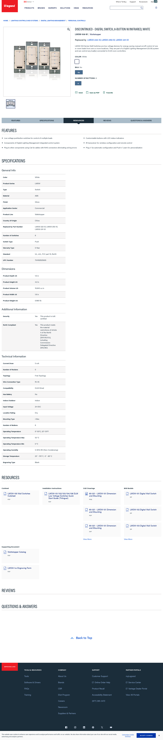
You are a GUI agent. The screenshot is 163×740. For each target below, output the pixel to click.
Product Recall (98, 688)
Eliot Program (64, 694)
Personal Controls (76, 20)
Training (27, 694)
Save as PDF (94, 92)
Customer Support (100, 676)
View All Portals (132, 694)
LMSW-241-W (122, 39)
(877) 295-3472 (98, 700)
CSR (60, 688)
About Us (62, 676)
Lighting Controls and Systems (24, 20)
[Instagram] (75, 727)
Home (5, 20)
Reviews (107, 120)
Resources (78, 120)
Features (15, 121)
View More (87, 539)
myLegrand (131, 676)
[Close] (159, 735)
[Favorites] (156, 7)
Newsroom (63, 707)
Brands (61, 682)
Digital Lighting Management (53, 20)
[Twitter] (102, 727)
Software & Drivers (32, 682)
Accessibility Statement (102, 694)
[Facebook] (66, 727)
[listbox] (37, 62)
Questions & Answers (141, 120)
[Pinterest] (93, 727)
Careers (61, 700)
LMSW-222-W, (94, 39)
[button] (68, 29)
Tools (26, 676)
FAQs (26, 688)
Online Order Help (102, 682)
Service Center (134, 682)
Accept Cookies (146, 735)
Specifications (47, 120)
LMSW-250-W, (108, 39)
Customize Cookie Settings (128, 735)
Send (80, 92)
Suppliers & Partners (67, 713)
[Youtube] (111, 727)
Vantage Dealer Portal (137, 688)
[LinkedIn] (84, 727)
